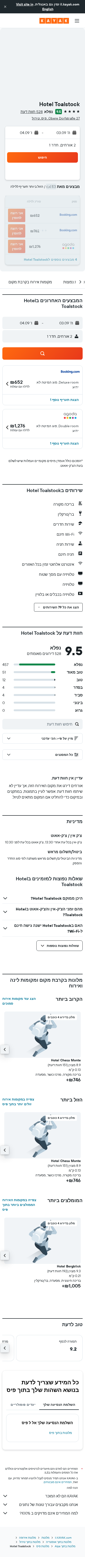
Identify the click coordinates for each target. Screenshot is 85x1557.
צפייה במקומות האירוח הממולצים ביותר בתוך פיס (19, 1205)
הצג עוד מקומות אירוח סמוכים (19, 1001)
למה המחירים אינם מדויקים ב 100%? (49, 1513)
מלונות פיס (42, 1546)
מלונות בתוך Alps (65, 1546)
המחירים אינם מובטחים (58, 1482)
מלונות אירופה (27, 1537)
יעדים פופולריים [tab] (23, 1404)
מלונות (45, 1537)
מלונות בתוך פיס (60, 1433)
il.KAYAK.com (63, 1537)
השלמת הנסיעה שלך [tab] (59, 1404)
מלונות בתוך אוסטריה (58, 1542)
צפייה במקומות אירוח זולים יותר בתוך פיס (18, 1101)
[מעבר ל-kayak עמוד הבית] (54, 21)
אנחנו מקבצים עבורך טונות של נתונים (48, 1504)
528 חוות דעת (32, 111)
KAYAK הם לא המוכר (61, 1496)
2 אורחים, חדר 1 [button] (62, 145)
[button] (5, 6)
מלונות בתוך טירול (29, 1542)
